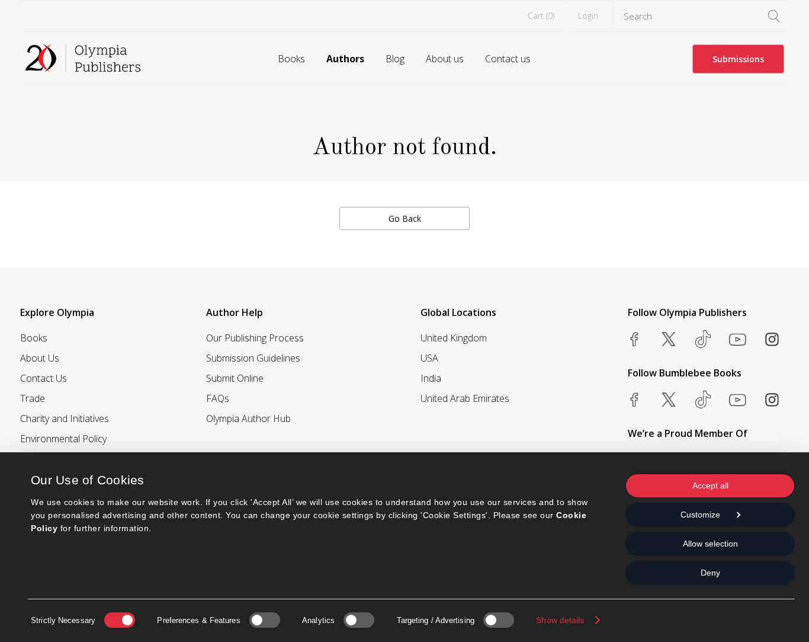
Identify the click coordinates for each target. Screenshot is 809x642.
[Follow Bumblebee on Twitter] (668, 399)
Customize (700, 514)
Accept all (710, 485)
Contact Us (43, 378)
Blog (395, 58)
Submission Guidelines (253, 358)
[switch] (264, 620)
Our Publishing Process (255, 337)
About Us (39, 358)
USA (429, 358)
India (430, 378)
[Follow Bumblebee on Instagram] (771, 399)
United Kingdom (453, 337)
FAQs (217, 398)
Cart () (541, 15)
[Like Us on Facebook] (634, 339)
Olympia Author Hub (248, 418)
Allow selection (710, 543)
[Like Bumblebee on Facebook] (634, 399)
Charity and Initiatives (64, 418)
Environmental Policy (63, 438)
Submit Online (235, 378)
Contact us (508, 58)
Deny (710, 572)
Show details (560, 620)
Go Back (405, 218)
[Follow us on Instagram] (771, 339)
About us (445, 58)
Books (291, 58)
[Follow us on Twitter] (668, 339)
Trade (32, 398)
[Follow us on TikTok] (703, 339)
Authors (345, 58)
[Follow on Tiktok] (703, 399)
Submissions (738, 59)
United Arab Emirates (464, 398)
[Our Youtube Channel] (737, 339)
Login (588, 15)
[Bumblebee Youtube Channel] (737, 399)
